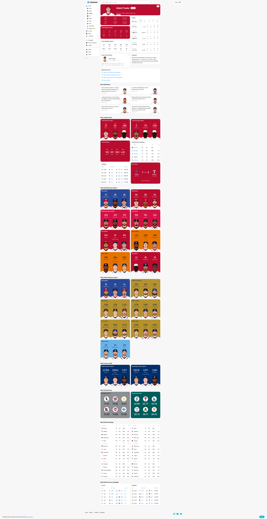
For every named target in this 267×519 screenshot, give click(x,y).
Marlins (105, 434)
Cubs (104, 449)
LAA (112, 169)
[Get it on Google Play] (177, 514)
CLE (112, 176)
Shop (89, 54)
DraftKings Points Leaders (139, 366)
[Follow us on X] (181, 514)
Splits (131, 13)
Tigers (135, 455)
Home (86, 512)
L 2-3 (144, 38)
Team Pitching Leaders (138, 120)
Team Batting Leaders (107, 120)
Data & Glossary (92, 42)
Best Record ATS (105, 393)
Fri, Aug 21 (134, 25)
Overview (118, 13)
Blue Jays (136, 437)
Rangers (136, 150)
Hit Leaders (135, 211)
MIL (152, 494)
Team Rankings (105, 142)
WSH (122, 497)
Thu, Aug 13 (134, 48)
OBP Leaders (135, 231)
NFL (90, 23)
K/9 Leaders (104, 321)
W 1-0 (143, 44)
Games (127, 13)
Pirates (141, 59)
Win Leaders (104, 280)
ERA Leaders (104, 301)
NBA (90, 18)
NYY (122, 500)
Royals (146, 59)
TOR (112, 490)
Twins (135, 449)
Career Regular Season (107, 41)
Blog (89, 52)
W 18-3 (143, 32)
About (90, 49)
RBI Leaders (135, 191)
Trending (96, 512)
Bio (134, 13)
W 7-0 (143, 50)
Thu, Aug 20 (134, 31)
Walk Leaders (104, 341)
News (89, 33)
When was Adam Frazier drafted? (111, 72)
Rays (135, 428)
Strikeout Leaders (136, 280)
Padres (105, 467)
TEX (121, 169)
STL (142, 500)
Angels (133, 8)
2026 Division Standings (138, 142)
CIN (112, 497)
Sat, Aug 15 (134, 42)
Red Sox (136, 434)
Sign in (177, 2)
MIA (122, 503)
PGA (90, 26)
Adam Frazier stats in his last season (112, 77)
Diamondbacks (107, 470)
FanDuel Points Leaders (107, 366)
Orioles (135, 441)
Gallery (90, 45)
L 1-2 (118, 60)
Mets (104, 441)
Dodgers (105, 464)
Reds (104, 458)
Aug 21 (110, 60)
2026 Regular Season (107, 27)
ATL (112, 500)
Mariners (136, 154)
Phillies (105, 431)
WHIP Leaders (135, 301)
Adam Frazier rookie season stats (112, 75)
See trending (106, 80)
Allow (262, 517)
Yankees (136, 431)
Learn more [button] (30, 517)
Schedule (103, 164)
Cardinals (105, 452)
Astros (135, 147)
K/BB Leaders (135, 321)
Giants (105, 473)
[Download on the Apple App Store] (174, 514)
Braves (105, 428)
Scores (90, 31)
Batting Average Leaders (108, 211)
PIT (121, 494)
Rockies (105, 476)
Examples (90, 40)
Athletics (136, 160)
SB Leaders (135, 253)
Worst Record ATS (137, 393)
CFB (90, 8)
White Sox (136, 446)
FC (90, 16)
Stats (123, 13)
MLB (90, 11)
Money (91, 28)
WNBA (90, 13)
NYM (112, 494)
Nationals (105, 437)
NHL (90, 21)
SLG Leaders (104, 253)
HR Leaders (104, 191)
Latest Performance (106, 55)
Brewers (105, 446)
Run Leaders (104, 231)
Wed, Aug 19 (134, 36)
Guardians (136, 452)
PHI (122, 490)
